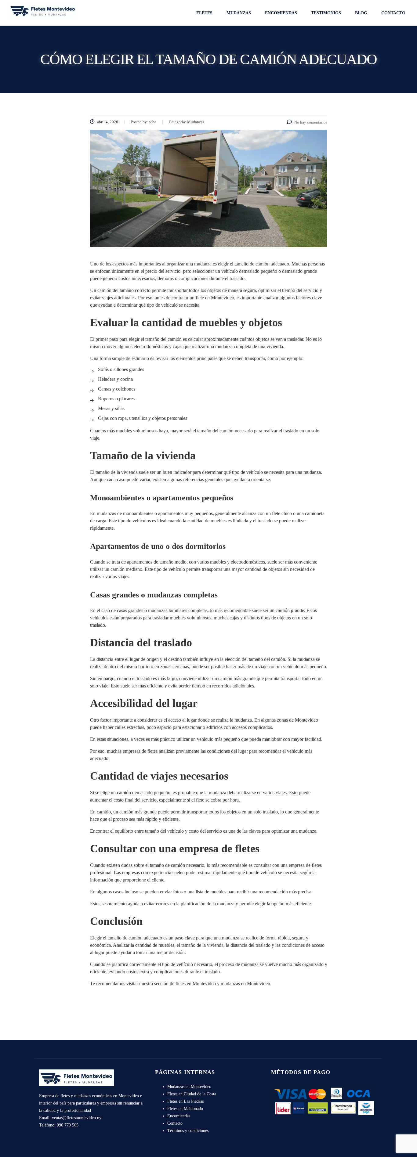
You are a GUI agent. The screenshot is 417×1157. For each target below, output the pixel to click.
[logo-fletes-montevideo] (42, 10)
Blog (361, 13)
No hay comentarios (310, 122)
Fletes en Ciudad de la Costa (191, 1094)
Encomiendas (281, 13)
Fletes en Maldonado (185, 1108)
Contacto (393, 13)
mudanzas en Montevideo (245, 983)
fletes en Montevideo (196, 983)
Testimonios (326, 13)
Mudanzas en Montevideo (189, 1086)
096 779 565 (67, 1125)
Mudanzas (239, 13)
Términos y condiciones (188, 1130)
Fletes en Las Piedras (185, 1101)
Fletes (204, 13)
